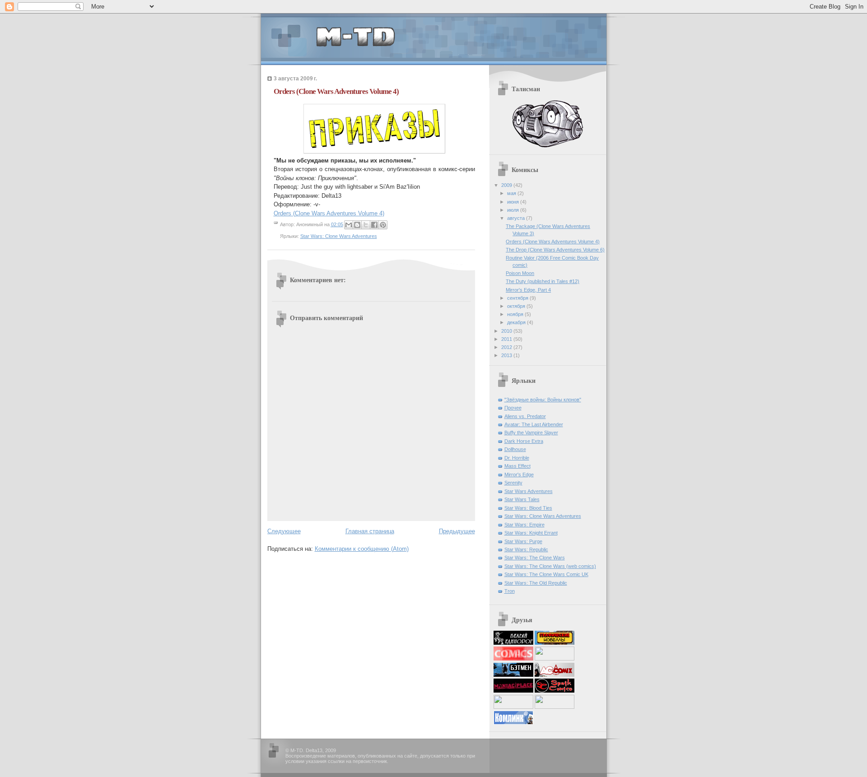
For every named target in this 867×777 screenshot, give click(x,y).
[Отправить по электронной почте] (348, 224)
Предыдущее (457, 531)
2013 (507, 355)
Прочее (513, 407)
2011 (507, 339)
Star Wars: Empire (524, 524)
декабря (517, 322)
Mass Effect (517, 466)
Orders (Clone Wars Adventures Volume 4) (329, 213)
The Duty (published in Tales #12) (542, 281)
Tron (509, 591)
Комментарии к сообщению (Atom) (362, 548)
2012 (507, 347)
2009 (507, 185)
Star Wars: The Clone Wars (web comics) (550, 566)
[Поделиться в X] (365, 224)
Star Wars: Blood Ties (528, 508)
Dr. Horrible (516, 458)
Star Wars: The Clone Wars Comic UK (546, 574)
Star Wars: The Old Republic (535, 583)
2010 (507, 331)
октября (517, 306)
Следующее (284, 531)
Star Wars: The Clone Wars (534, 557)
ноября (516, 314)
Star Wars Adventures (528, 491)
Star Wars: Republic (526, 549)
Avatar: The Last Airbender (533, 424)
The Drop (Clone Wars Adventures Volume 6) (555, 249)
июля (513, 210)
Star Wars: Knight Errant (531, 532)
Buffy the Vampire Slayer (531, 432)
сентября (518, 298)
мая (512, 193)
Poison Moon (520, 273)
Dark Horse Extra (523, 441)
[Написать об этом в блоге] (357, 224)
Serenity (513, 482)
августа (516, 218)
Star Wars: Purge (523, 541)
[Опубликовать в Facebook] (374, 224)
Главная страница (369, 531)
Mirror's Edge (519, 474)
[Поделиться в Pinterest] (382, 224)
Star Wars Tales (522, 499)
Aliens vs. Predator (525, 416)
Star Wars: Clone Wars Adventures (338, 236)
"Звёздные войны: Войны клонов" (542, 399)
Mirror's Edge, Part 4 (528, 290)
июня (513, 202)
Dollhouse (515, 449)
